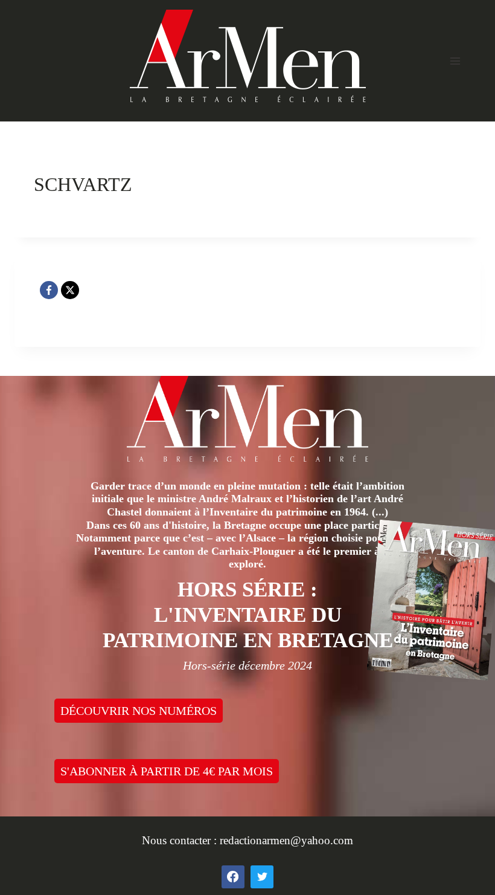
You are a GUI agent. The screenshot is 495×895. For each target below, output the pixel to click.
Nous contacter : (181, 840)
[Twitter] (262, 876)
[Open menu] (455, 60)
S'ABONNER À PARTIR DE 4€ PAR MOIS (166, 771)
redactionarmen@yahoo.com (286, 840)
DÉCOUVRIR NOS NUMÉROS (138, 710)
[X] (70, 290)
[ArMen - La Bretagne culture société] (247, 56)
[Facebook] (49, 290)
